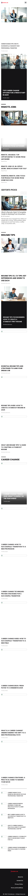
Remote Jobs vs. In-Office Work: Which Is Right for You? (14, 167)
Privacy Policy (19, 884)
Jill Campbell (6, 216)
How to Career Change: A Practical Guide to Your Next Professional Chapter (17, 827)
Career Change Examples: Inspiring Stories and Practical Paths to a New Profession (15, 806)
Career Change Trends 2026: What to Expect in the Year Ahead (14, 496)
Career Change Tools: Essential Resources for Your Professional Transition (17, 794)
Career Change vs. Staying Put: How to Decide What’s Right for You (17, 838)
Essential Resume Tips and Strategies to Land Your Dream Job (12, 368)
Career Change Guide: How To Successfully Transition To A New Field (13, 640)
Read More (4, 161)
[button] (25, 2)
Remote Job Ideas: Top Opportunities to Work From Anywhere (13, 157)
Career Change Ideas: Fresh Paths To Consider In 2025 (12, 687)
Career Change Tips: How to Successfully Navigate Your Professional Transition (10, 46)
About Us (20, 877)
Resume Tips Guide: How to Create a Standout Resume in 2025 (13, 407)
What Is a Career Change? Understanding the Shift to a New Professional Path (13, 732)
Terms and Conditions (17, 887)
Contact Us (20, 880)
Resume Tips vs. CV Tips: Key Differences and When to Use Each (13, 278)
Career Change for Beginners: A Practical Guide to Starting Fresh (17, 849)
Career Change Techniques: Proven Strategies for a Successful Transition (12, 593)
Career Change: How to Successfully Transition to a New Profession (13, 546)
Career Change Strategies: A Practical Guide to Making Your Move (13, 779)
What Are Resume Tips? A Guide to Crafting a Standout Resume (13, 447)
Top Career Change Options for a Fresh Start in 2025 (14, 92)
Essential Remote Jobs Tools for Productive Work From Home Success (13, 178)
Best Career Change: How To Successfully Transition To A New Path (17, 816)
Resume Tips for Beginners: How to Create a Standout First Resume (14, 319)
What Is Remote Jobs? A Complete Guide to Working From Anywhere (13, 144)
